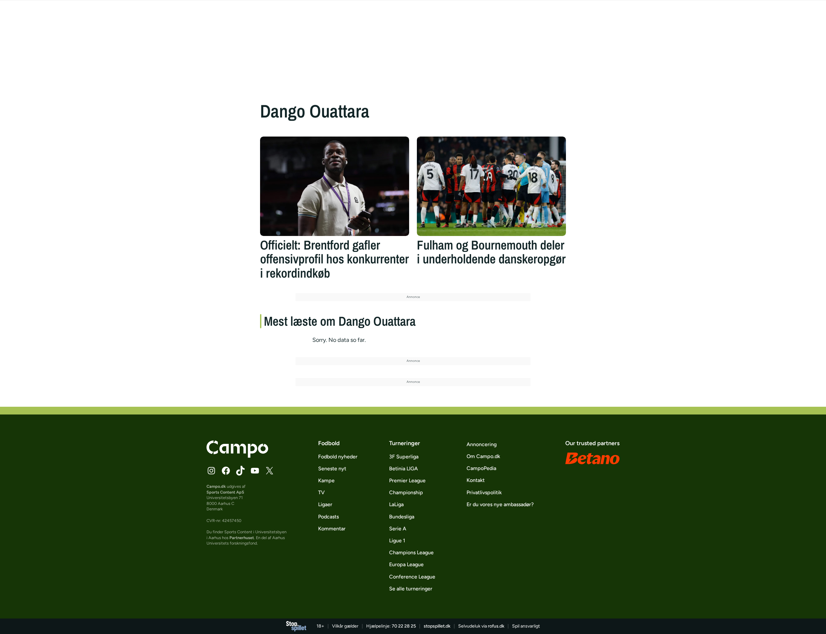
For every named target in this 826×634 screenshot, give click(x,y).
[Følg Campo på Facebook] (226, 471)
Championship (406, 492)
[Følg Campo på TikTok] (240, 471)
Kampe (326, 480)
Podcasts (328, 517)
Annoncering (482, 444)
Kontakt (476, 480)
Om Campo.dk (483, 456)
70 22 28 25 (404, 626)
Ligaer (325, 504)
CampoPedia (481, 468)
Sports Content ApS (225, 492)
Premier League (407, 480)
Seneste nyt (332, 468)
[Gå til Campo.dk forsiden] (237, 455)
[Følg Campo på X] (269, 471)
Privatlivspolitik (484, 492)
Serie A (397, 529)
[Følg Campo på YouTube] (255, 471)
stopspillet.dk (437, 626)
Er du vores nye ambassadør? (500, 504)
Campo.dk (216, 486)
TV (321, 492)
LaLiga (396, 504)
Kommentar (332, 529)
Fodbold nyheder (338, 457)
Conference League (412, 577)
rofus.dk (496, 626)
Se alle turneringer (410, 589)
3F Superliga (403, 457)
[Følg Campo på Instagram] (211, 471)
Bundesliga (401, 517)
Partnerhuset (241, 537)
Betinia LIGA (403, 468)
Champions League (411, 552)
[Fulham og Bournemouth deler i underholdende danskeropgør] (491, 186)
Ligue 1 (397, 540)
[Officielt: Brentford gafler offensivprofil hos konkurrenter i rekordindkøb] (334, 186)
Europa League (406, 564)
